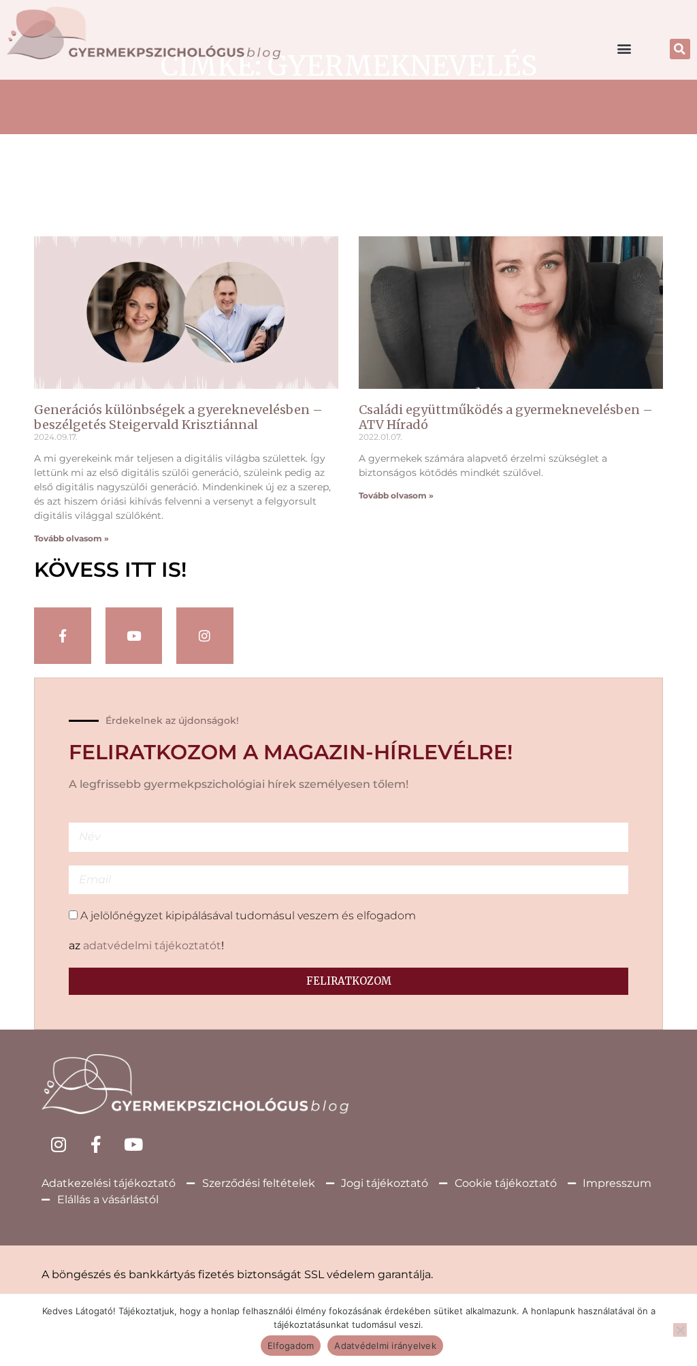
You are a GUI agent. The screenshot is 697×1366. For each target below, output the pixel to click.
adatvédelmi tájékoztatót (152, 945)
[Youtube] (133, 1145)
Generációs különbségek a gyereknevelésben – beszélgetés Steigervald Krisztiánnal (178, 417)
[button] (624, 48)
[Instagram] (204, 636)
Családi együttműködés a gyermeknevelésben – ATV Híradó (506, 417)
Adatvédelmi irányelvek (385, 1345)
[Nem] (680, 1330)
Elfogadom (291, 1345)
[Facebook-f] (62, 636)
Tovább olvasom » (71, 538)
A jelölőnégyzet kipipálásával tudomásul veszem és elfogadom (248, 915)
